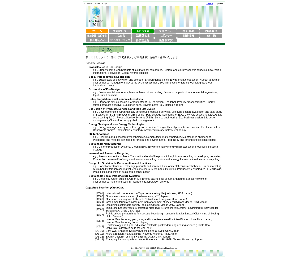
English (209, 3)
